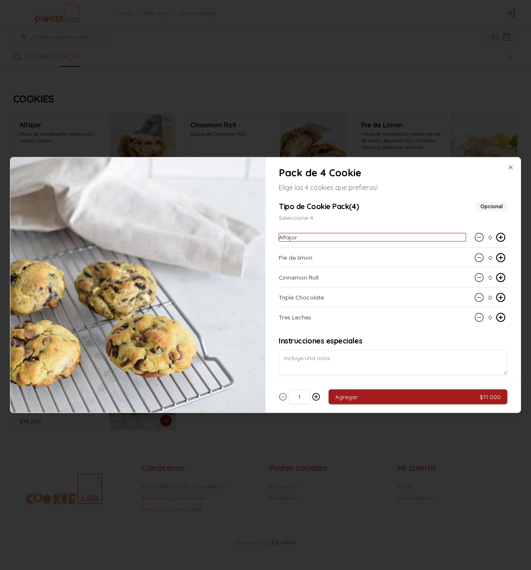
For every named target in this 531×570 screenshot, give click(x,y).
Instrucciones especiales (320, 341)
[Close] (510, 167)
